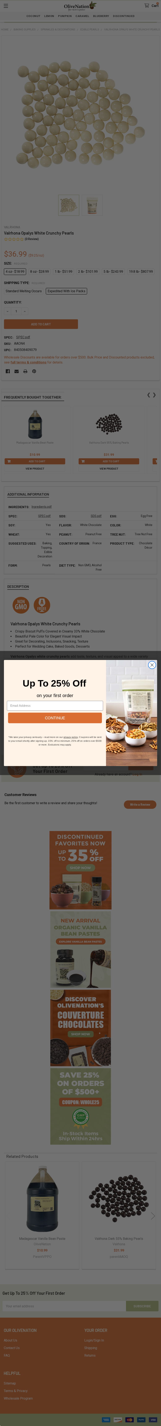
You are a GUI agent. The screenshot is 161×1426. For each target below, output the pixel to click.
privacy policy (71, 737)
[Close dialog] (152, 665)
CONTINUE (55, 718)
